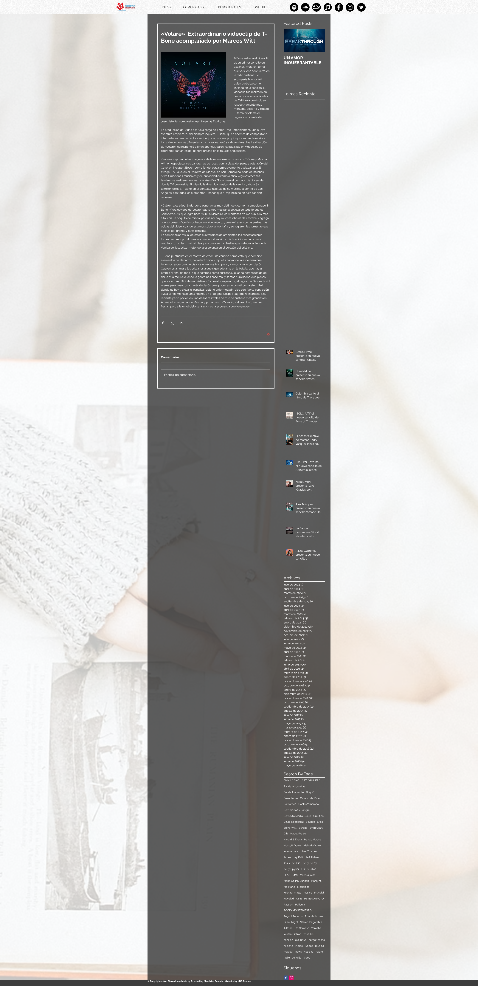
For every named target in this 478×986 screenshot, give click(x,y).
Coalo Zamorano (308, 803)
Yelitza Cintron (292, 934)
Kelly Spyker (291, 869)
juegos (309, 945)
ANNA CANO (291, 780)
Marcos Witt (307, 874)
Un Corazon (302, 928)
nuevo (319, 951)
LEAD (287, 874)
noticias (308, 951)
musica (319, 945)
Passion (288, 904)
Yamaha (316, 928)
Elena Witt (290, 827)
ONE (299, 898)
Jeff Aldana (312, 857)
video (307, 957)
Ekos (320, 821)
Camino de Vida (310, 798)
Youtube (308, 934)
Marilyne (316, 880)
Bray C (310, 792)
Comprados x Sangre (297, 809)
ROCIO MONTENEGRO (298, 910)
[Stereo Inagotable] (305, 7)
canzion (288, 939)
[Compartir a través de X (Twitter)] (172, 323)
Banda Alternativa (294, 786)
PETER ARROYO (314, 898)
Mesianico (303, 886)
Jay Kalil (298, 857)
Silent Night (291, 922)
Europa (303, 827)
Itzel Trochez (309, 851)
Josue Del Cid (292, 863)
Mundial (319, 892)
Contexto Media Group (297, 815)
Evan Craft (316, 827)
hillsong (288, 945)
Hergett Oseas (292, 845)
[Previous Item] (289, 41)
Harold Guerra (312, 839)
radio (287, 957)
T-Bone (288, 928)
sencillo (296, 957)
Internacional (291, 851)
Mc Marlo (289, 886)
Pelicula (300, 904)
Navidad (289, 898)
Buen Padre (291, 798)
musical (288, 951)
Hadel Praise (298, 833)
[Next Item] (318, 41)
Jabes (287, 857)
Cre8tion (318, 815)
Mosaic (307, 892)
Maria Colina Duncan (296, 880)
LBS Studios (308, 869)
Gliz (286, 833)
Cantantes (290, 803)
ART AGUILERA (311, 780)
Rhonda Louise (314, 916)
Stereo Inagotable (311, 922)
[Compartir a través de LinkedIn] (181, 323)
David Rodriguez (294, 821)
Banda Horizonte (294, 792)
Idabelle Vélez (312, 845)
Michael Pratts (292, 892)
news (298, 951)
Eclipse (310, 821)
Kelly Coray (310, 863)
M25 (295, 874)
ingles (299, 945)
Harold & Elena (293, 839)
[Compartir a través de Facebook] (162, 323)
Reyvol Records (293, 916)
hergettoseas (317, 939)
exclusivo (300, 939)
